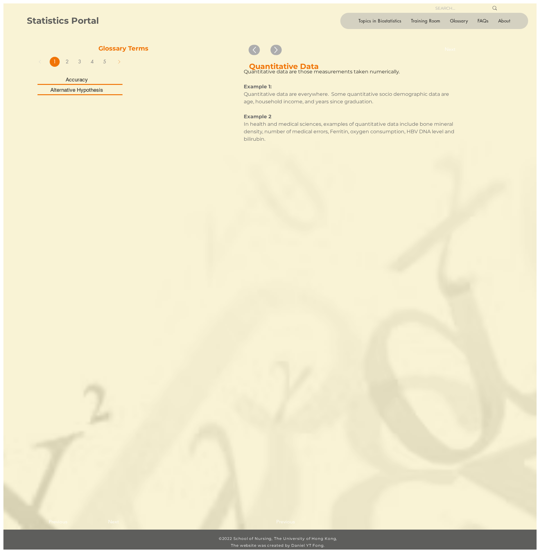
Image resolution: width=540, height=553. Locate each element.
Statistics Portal (63, 20)
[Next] (119, 62)
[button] (379, 21)
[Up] (254, 50)
